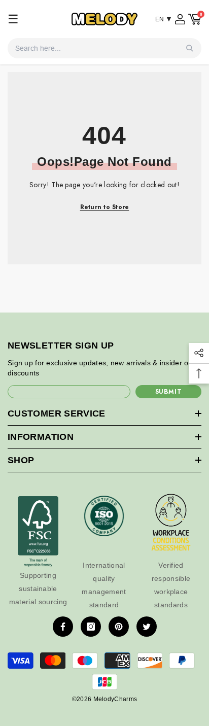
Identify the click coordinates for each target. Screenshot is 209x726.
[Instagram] (91, 626)
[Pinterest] (119, 626)
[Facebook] (63, 626)
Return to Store (104, 207)
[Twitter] (146, 626)
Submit (168, 391)
